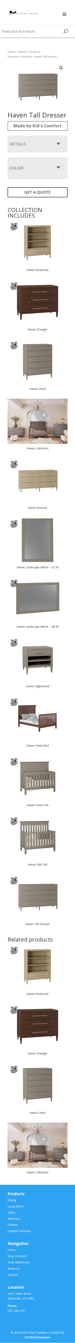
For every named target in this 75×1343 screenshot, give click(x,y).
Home (11, 52)
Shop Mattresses (19, 1262)
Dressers (26, 56)
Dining (12, 1200)
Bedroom (14, 1218)
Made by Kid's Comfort (37, 126)
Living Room (16, 1206)
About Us (14, 1268)
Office (11, 1212)
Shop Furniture (17, 1256)
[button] (61, 68)
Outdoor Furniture (19, 1231)
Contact (13, 1275)
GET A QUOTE (37, 192)
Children (22, 52)
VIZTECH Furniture (37, 1337)
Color (16, 168)
